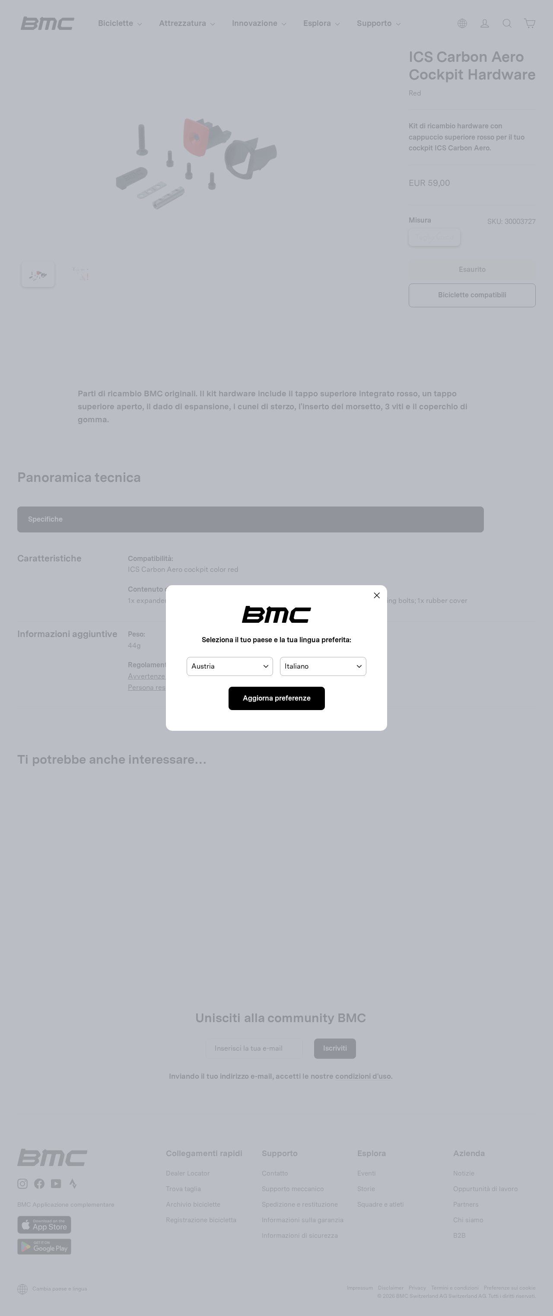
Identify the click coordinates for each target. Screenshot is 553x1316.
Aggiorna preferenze (277, 698)
